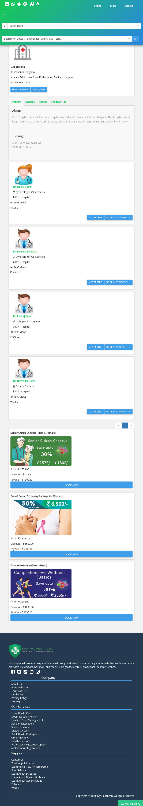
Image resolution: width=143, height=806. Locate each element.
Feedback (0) (58, 101)
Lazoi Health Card (21, 713)
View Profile (95, 217)
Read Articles (18, 770)
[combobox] (74, 26)
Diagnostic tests (20, 730)
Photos (43, 101)
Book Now (71, 485)
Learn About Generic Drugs (26, 780)
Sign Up (129, 5)
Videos (15, 787)
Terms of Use (19, 691)
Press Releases (19, 687)
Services (30, 101)
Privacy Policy (19, 698)
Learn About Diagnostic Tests (28, 777)
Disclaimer (17, 694)
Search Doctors (20, 727)
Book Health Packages (24, 734)
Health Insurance (20, 741)
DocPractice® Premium (24, 716)
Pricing (97, 5)
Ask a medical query (22, 723)
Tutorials (16, 784)
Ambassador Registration (25, 748)
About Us (16, 684)
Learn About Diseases (23, 773)
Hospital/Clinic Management (27, 720)
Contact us (17, 759)
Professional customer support (28, 744)
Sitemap (16, 701)
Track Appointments (22, 763)
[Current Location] (5, 26)
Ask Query (39, 89)
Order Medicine (20, 737)
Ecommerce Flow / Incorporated (29, 766)
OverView (16, 101)
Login (113, 5)
